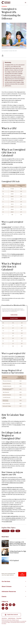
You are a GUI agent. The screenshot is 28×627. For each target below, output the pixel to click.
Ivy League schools (20, 356)
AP (25, 167)
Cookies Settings (14, 314)
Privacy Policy (18, 618)
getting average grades (17, 254)
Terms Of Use (4, 618)
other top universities (8, 358)
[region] (14, 313)
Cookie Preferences (11, 618)
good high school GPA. (13, 110)
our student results (7, 521)
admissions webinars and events (13, 518)
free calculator (17, 424)
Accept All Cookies (14, 318)
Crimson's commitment (10, 519)
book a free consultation (7, 508)
